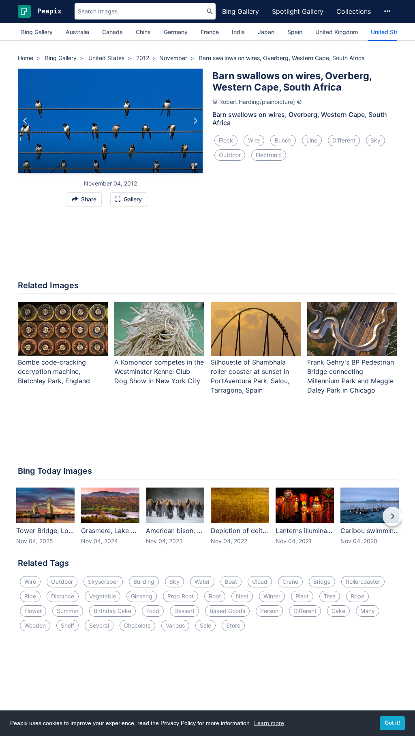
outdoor (230, 154)
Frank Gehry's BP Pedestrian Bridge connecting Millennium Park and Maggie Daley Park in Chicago (350, 376)
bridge (322, 581)
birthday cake (112, 610)
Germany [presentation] (176, 31)
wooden (35, 625)
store (233, 625)
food (152, 610)
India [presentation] (238, 31)
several (99, 625)
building (143, 581)
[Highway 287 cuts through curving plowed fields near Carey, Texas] (25, 120)
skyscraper (103, 581)
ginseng (141, 596)
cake (338, 610)
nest (242, 596)
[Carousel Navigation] (207, 522)
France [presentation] (210, 31)
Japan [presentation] (266, 31)
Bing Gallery (240, 11)
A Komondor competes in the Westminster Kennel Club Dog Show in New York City (159, 371)
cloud (259, 581)
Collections (353, 11)
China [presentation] (143, 31)
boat (231, 581)
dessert (184, 610)
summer (68, 610)
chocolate (137, 625)
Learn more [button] (269, 723)
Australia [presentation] (77, 31)
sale (205, 625)
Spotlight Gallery (297, 11)
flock (226, 140)
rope (357, 596)
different (343, 140)
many (367, 610)
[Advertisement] (207, 247)
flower (33, 610)
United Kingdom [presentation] (336, 31)
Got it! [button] (392, 723)
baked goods (227, 610)
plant (302, 596)
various (175, 625)
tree (330, 596)
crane (290, 581)
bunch (283, 140)
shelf (67, 625)
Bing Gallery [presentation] (37, 31)
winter (271, 596)
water (202, 581)
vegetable (102, 596)
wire (254, 140)
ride (30, 596)
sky (375, 140)
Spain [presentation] (294, 31)
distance (62, 596)
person (269, 610)
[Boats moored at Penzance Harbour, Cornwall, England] (195, 120)
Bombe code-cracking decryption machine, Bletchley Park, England (54, 371)
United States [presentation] (389, 31)
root (215, 596)
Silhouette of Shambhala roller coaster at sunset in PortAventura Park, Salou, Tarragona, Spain (250, 376)
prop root (180, 596)
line (311, 140)
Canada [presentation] (112, 31)
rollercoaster (363, 581)
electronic (269, 154)
